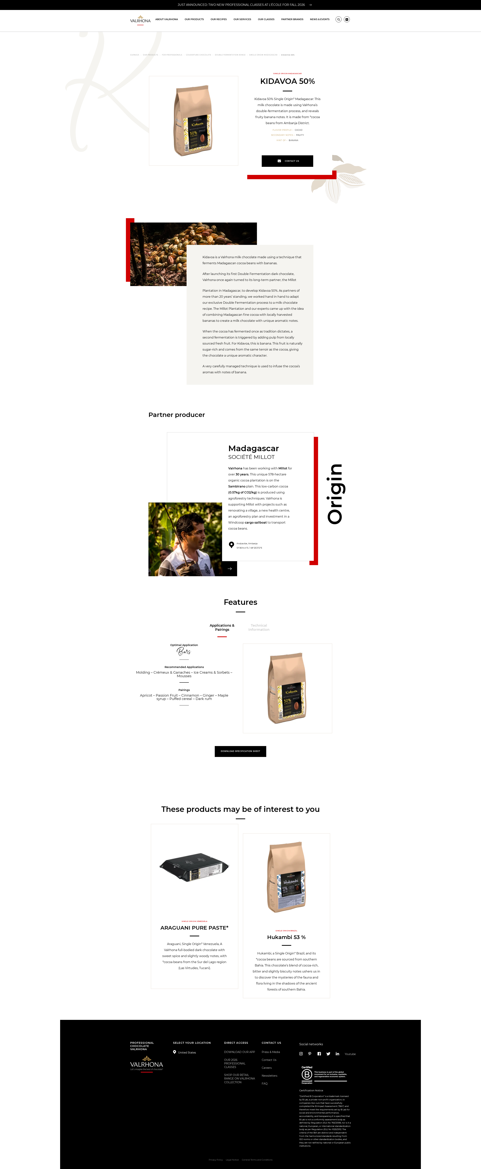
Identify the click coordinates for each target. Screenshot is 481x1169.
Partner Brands (292, 19)
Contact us (292, 161)
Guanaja (134, 55)
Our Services (242, 19)
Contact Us (269, 1059)
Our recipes (219, 19)
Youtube (348, 1054)
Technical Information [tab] (258, 627)
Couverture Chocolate (198, 55)
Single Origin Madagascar (263, 55)
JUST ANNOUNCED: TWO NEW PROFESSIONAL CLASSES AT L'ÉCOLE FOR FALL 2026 (242, 5)
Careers (267, 1067)
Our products (194, 19)
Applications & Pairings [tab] (222, 627)
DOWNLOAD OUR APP (239, 1052)
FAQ (265, 1083)
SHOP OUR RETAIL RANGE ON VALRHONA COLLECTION (239, 1078)
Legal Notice (232, 1159)
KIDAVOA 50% (288, 55)
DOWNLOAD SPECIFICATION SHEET (240, 751)
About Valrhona (166, 19)
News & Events (320, 19)
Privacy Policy (216, 1159)
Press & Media (271, 1052)
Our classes (266, 19)
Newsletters (269, 1075)
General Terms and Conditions (257, 1159)
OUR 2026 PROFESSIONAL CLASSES (234, 1063)
